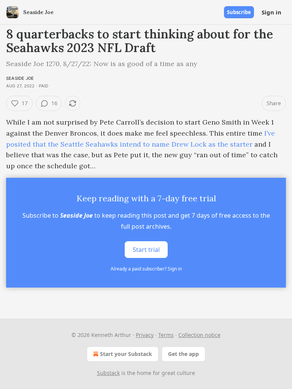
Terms (166, 334)
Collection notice (199, 334)
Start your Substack (126, 353)
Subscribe (239, 12)
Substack (108, 372)
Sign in (271, 12)
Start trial (146, 249)
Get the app (183, 353)
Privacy (145, 334)
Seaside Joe (20, 78)
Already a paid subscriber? (146, 269)
